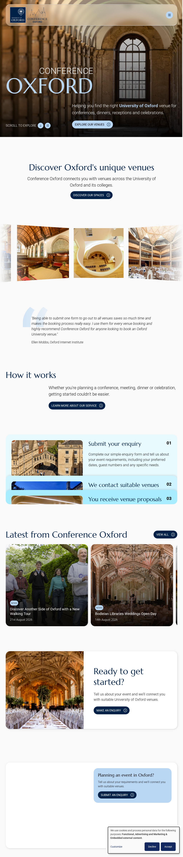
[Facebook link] (119, 823)
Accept (165, 846)
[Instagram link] (108, 823)
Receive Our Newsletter (94, 839)
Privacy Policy (67, 839)
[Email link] (131, 823)
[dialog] (141, 840)
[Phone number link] (142, 823)
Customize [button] (114, 846)
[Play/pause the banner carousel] (48, 123)
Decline (149, 846)
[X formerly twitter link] (96, 823)
